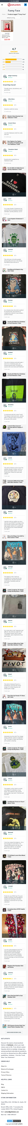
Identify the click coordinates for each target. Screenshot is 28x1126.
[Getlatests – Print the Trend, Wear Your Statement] (14, 5)
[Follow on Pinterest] (16, 1)
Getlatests (10, 1045)
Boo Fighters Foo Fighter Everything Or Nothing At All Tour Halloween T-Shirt (15, 143)
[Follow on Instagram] (11, 1)
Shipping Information (7, 1093)
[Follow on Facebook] (10, 1)
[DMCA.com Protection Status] (14, 1121)
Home (3, 14)
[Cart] (25, 4)
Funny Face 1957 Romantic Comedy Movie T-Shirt (6, 36)
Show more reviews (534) (14, 1032)
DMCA (3, 1087)
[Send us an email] (14, 1)
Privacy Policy (5, 1072)
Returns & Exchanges (7, 1069)
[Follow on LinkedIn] (17, 1)
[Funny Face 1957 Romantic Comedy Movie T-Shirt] (7, 26)
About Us (3, 1066)
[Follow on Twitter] (13, 1)
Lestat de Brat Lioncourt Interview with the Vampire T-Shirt (15, 427)
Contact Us (4, 1090)
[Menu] (2, 5)
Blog (2, 1084)
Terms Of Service (6, 1075)
